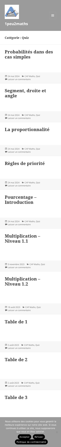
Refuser (39, 436)
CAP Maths (30, 76)
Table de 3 (16, 397)
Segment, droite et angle (25, 93)
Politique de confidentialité (31, 442)
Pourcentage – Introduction (20, 199)
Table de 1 (16, 322)
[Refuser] (56, 432)
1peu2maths (16, 23)
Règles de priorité (25, 163)
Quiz (38, 76)
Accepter (24, 436)
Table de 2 (16, 359)
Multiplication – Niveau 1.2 (22, 281)
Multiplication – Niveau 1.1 (22, 238)
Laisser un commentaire (19, 79)
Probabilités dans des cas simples (29, 54)
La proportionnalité (27, 129)
